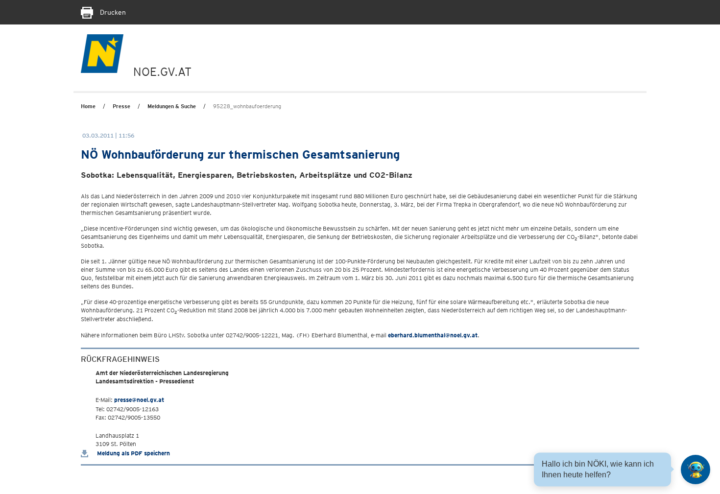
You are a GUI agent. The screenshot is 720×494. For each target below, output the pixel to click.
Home (88, 106)
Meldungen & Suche (171, 106)
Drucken (112, 12)
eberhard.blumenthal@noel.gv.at (433, 335)
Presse (121, 106)
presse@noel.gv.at (139, 399)
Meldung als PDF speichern (133, 453)
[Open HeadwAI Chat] (695, 469)
